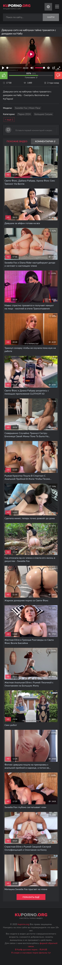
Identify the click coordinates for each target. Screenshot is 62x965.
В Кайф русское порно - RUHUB (31, 949)
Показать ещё (31, 897)
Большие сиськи (43, 114)
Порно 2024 (24, 114)
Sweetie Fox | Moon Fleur (27, 108)
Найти (50, 17)
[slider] (14, 67)
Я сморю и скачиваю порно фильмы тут (31, 952)
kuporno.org (23, 924)
